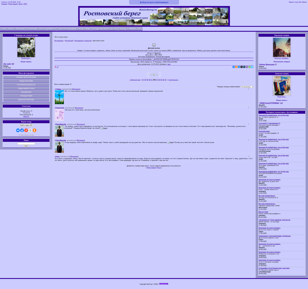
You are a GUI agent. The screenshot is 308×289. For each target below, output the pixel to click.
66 (163, 80)
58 (145, 80)
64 (159, 80)
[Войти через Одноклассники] (34, 130)
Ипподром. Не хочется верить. (270, 180)
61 (152, 80)
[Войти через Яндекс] (26, 130)
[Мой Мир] (239, 67)
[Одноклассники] (236, 67)
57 (143, 80)
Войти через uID (26, 125)
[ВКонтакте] (234, 67)
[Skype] (252, 67)
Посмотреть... (26, 58)
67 (166, 80)
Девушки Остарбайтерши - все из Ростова (274, 115)
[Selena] (64, 91)
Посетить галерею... (281, 58)
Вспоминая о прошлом (83, 41)
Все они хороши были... (267, 196)
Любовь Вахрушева (266, 64)
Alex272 (26, 116)
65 (161, 80)
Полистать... (281, 97)
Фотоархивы (58, 41)
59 (147, 80)
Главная (4, 4)
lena (168, 64)
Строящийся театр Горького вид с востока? (274, 268)
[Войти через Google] (30, 130)
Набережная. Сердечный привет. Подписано (275, 236)
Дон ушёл (7, 64)
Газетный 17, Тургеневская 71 (269, 123)
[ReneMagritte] (64, 126)
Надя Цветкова (264, 131)
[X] (242, 67)
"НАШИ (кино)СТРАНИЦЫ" (269, 103)
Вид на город (263, 212)
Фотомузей (69, 41)
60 (149, 80)
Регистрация (12, 4)
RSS (25, 4)
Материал (76, 89)
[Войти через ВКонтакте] (18, 130)
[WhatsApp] (249, 67)
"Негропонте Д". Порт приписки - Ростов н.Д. (274, 220)
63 (157, 80)
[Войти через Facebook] (22, 130)
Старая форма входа (26, 135)
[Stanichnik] (64, 110)
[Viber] (247, 67)
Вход (20, 4)
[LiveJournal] (244, 67)
